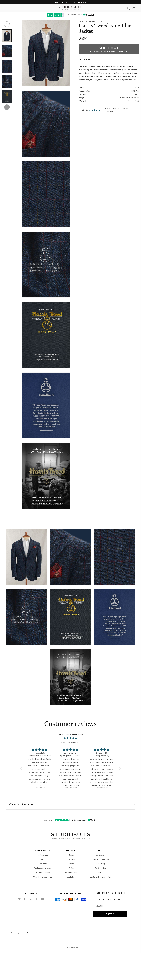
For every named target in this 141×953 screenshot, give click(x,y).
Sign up (110, 913)
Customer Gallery (42, 872)
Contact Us (100, 855)
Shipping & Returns (100, 859)
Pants (71, 863)
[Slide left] (7, 24)
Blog (42, 859)
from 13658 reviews (70, 742)
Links (100, 872)
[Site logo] (70, 836)
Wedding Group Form (42, 877)
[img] (70, 738)
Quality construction (42, 868)
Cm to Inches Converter (100, 877)
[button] (7, 8)
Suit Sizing (100, 863)
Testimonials (42, 855)
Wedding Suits (71, 872)
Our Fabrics (71, 877)
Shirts (71, 868)
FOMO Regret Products (94, 21)
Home (81, 21)
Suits (71, 855)
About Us (42, 863)
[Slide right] (7, 107)
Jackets (71, 859)
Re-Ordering (100, 868)
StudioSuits (73, 947)
